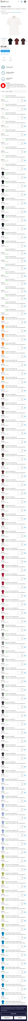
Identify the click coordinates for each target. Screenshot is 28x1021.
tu (6, 1010)
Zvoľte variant (5, 51)
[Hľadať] (18, 1)
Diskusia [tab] (10, 91)
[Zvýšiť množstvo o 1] (22, 99)
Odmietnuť (7, 1018)
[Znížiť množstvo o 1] (22, 101)
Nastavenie (13, 1013)
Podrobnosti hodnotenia (16, 12)
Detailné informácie (4, 54)
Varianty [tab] (3, 91)
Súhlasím (20, 1018)
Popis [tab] (7, 91)
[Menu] (25, 1)
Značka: (5, 13)
